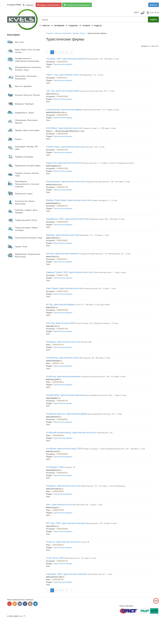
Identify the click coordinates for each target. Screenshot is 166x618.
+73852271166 (57, 363)
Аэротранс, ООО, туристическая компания (66, 573)
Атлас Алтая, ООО (55, 557)
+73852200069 (57, 491)
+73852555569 (62, 310)
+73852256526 (57, 435)
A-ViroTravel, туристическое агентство (64, 128)
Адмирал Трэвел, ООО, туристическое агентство (69, 272)
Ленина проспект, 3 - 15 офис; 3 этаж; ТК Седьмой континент (108, 163)
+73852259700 (62, 115)
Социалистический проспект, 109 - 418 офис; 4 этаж (103, 376)
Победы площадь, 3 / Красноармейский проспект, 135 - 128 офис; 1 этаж (113, 448)
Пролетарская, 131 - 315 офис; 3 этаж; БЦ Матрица (103, 485)
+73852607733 (62, 187)
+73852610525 (62, 291)
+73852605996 (62, 133)
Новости (46, 25)
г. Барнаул (28, 5)
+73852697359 (62, 328)
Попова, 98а (86, 341)
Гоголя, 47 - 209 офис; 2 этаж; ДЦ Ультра (92, 304)
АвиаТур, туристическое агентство (62, 234)
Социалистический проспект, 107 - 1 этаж (96, 91)
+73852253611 (62, 77)
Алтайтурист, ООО (55, 467)
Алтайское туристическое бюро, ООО (64, 448)
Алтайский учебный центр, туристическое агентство (71, 432)
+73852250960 (62, 528)
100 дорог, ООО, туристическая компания (66, 58)
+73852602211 (62, 259)
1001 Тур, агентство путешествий (62, 90)
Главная (49, 33)
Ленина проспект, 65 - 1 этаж (99, 574)
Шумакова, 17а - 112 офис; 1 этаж (94, 235)
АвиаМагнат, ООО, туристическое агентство (67, 218)
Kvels (20, 616)
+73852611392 (62, 275)
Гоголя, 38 (84, 542)
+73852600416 (62, 205)
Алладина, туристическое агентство (63, 341)
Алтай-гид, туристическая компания (63, 376)
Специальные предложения (78, 5)
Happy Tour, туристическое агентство (64, 162)
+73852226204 (57, 544)
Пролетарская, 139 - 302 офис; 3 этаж (103, 58)
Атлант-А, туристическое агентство (63, 541)
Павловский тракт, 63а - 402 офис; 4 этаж (106, 219)
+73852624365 (57, 382)
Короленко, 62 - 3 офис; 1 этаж (89, 504)
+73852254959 (62, 96)
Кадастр (98, 25)
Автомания (59, 25)
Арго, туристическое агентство (60, 504)
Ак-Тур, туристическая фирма (60, 304)
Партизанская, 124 (104, 432)
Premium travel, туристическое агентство (65, 181)
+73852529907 (62, 240)
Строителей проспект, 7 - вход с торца (109, 272)
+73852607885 (62, 168)
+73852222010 (62, 61)
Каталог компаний (63, 33)
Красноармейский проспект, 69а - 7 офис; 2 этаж (105, 395)
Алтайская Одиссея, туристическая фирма (66, 413)
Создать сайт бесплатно (49, 5)
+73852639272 (62, 472)
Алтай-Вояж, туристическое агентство (64, 357)
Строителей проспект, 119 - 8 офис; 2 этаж (100, 109)
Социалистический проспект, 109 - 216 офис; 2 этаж (107, 181)
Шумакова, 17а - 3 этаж (93, 74)
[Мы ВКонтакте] (20, 603)
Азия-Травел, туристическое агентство (64, 288)
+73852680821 (62, 419)
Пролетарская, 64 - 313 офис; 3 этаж (80, 558)
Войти (154, 5)
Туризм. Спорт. (79, 33)
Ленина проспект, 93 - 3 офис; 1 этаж (100, 288)
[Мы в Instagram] (30, 603)
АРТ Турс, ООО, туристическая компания (65, 523)
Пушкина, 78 (69, 467)
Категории (13, 34)
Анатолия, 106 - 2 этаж (94, 146)
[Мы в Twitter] (35, 603)
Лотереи (86, 25)
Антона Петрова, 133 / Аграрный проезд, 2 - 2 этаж (96, 323)
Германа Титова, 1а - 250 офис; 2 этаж (99, 128)
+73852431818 (57, 344)
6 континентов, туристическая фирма (64, 109)
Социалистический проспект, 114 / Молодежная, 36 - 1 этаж (104, 253)
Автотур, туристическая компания (62, 253)
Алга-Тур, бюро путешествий (60, 323)
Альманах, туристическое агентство (63, 485)
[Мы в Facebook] (25, 603)
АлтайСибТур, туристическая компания (65, 395)
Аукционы (73, 25)
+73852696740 (62, 400)
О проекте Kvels (14, 4)
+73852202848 (62, 221)
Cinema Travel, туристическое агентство (65, 146)
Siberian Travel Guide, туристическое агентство (68, 200)
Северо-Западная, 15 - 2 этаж (104, 200)
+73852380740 (57, 579)
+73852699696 (62, 454)
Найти (153, 19)
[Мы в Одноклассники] (14, 603)
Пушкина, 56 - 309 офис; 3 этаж (96, 357)
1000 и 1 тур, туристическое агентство (64, 74)
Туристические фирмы (62, 64)
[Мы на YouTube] (9, 603)
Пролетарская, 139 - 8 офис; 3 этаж (101, 523)
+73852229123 (62, 560)
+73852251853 (62, 149)
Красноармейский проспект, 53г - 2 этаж (105, 413)
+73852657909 (57, 510)
